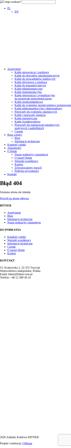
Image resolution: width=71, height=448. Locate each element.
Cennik (19, 131)
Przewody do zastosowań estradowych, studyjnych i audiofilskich (37, 126)
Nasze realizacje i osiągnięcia (31, 154)
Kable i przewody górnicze (30, 115)
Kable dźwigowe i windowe (31, 82)
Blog (17, 138)
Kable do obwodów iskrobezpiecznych (37, 75)
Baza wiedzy (14, 134)
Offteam (27, 443)
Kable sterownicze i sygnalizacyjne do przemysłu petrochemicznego (35, 97)
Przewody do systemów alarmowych (36, 111)
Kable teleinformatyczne (29, 88)
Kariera (19, 164)
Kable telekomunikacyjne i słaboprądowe (38, 108)
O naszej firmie (23, 157)
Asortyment (14, 69)
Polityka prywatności (27, 170)
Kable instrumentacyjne (28, 92)
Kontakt (12, 174)
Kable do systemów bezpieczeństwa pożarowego (43, 105)
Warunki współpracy (26, 161)
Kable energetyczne (26, 118)
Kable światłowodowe (27, 121)
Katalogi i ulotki (16, 144)
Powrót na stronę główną (14, 198)
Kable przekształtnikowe (29, 101)
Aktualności (14, 147)
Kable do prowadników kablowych (35, 78)
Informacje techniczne (27, 141)
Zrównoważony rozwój (28, 167)
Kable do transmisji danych (30, 85)
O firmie (12, 151)
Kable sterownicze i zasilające (32, 72)
